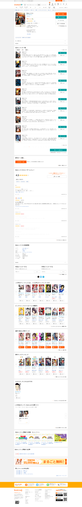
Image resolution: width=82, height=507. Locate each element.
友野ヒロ (56, 296)
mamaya (20, 345)
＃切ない (16, 192)
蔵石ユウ (40, 345)
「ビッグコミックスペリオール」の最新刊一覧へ (59, 326)
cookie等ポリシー (47, 497)
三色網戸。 (33, 296)
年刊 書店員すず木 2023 (58, 442)
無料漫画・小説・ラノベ (29, 492)
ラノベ (40, 7)
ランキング (27, 494)
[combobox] (32, 5)
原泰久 (20, 370)
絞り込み (25, 4)
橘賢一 (56, 370)
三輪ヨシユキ (61, 370)
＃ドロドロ (23, 181)
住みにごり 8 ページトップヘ (61, 475)
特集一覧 (26, 493)
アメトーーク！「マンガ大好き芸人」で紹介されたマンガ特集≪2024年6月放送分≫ (47, 443)
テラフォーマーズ (54, 368)
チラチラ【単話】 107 (21, 318)
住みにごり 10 (24, 135)
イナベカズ (43, 345)
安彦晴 (46, 319)
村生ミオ (53, 296)
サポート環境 (37, 495)
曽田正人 (40, 319)
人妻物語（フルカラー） (27, 343)
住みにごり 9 (24, 126)
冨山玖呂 (43, 319)
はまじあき (47, 296)
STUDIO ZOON (24, 345)
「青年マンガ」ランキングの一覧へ (61, 376)
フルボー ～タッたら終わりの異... (48, 343)
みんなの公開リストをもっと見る (61, 427)
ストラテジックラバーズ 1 (34, 295)
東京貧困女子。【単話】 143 (34, 318)
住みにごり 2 (24, 61)
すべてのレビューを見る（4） (62, 240)
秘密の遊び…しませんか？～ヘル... (61, 343)
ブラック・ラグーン (47, 368)
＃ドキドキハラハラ (18, 206)
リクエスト (36, 499)
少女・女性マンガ (26, 7)
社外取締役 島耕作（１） (21, 295)
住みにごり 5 (24, 89)
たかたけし (28, 16)
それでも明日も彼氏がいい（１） (27, 295)
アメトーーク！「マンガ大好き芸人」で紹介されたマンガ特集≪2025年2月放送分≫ (34, 443)
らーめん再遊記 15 (61, 318)
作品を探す (36, 492)
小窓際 (20, 319)
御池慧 (26, 296)
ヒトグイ (40, 342)
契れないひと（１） (17, 394)
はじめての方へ (61, 7)
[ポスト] (38, 277)
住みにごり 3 (24, 70)
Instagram (26, 499)
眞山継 (40, 296)
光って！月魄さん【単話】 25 (47, 318)
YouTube (26, 502)
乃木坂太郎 (53, 319)
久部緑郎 (60, 319)
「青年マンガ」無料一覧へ (62, 350)
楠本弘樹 (40, 370)
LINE (26, 497)
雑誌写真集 (54, 7)
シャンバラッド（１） (41, 295)
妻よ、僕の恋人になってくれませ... (21, 343)
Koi (59, 345)
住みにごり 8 (24, 116)
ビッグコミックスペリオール (27, 252)
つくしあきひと (27, 370)
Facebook (26, 503)
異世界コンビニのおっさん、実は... (54, 343)
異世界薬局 (34, 368)
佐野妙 (60, 296)
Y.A (42, 370)
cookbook (18, 198)
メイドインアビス (27, 368)
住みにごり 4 (24, 79)
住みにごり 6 (24, 98)
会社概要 (46, 490)
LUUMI (26, 345)
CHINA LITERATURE (35, 345)
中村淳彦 (33, 319)
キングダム (20, 368)
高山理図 (35, 370)
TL (35, 7)
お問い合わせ (37, 498)
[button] (21, 301)
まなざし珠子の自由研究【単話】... (54, 318)
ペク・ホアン (62, 345)
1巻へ (23, 49)
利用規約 (46, 494)
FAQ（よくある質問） (38, 496)
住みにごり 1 (24, 52)
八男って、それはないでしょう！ (41, 368)
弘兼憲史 (20, 296)
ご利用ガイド (66, 7)
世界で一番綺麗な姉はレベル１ (34, 343)
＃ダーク (17, 181)
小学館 (23, 250)
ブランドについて (47, 492)
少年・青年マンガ (21, 7)
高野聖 (33, 370)
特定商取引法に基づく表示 (49, 496)
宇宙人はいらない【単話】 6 (27, 318)
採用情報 (46, 493)
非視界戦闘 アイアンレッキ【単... (41, 318)
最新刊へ (27, 49)
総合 (16, 7)
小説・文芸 (44, 7)
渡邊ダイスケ (27, 319)
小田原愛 (36, 319)
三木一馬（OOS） (55, 345)
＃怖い (27, 181)
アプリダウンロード (38, 493)
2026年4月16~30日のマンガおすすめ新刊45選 (26, 453)
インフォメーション (38, 497)
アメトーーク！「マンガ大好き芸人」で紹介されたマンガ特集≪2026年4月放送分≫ (21, 443)
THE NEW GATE (61, 368)
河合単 (63, 319)
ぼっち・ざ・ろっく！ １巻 (47, 295)
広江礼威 (46, 370)
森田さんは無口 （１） (62, 295)
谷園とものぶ (47, 345)
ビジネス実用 (49, 7)
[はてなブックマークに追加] (43, 277)
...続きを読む (47, 234)
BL (30, 7)
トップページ (27, 490)
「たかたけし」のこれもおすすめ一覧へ (60, 400)
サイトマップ (47, 498)
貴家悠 (53, 370)
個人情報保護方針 (47, 495)
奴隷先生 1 (54, 294)
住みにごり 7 (24, 107)
